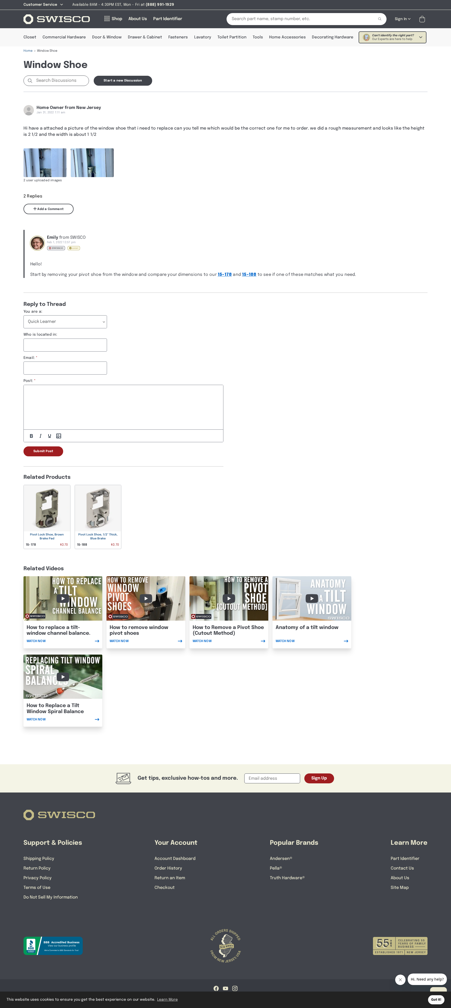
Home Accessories (287, 37)
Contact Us (402, 868)
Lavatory (202, 37)
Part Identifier (405, 858)
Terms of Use (36, 887)
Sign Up (319, 778)
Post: (28, 381)
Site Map (400, 887)
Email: (29, 358)
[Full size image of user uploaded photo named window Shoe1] (92, 162)
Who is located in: (40, 334)
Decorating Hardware (332, 37)
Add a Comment (50, 209)
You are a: (32, 311)
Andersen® (281, 858)
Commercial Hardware (64, 37)
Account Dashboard (175, 858)
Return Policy (37, 868)
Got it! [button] (436, 999)
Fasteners (178, 37)
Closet (29, 37)
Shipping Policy (38, 858)
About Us (400, 878)
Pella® (276, 868)
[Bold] (31, 436)
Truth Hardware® (287, 878)
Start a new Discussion (123, 80)
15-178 (225, 274)
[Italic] (40, 436)
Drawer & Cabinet (145, 37)
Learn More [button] (167, 999)
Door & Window (107, 37)
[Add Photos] (58, 436)
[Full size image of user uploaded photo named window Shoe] (45, 162)
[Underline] (49, 436)
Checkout (165, 887)
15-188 (249, 274)
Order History (168, 868)
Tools (258, 37)
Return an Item (170, 878)
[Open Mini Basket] (423, 19)
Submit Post (43, 451)
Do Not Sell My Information (50, 897)
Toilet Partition (231, 37)
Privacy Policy (37, 878)
